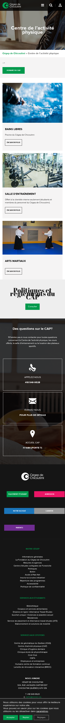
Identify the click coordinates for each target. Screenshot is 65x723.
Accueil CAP (33, 443)
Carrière (49, 511)
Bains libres (13, 129)
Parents (19, 528)
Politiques (32, 569)
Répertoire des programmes (32, 581)
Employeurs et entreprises (32, 661)
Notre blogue (19, 511)
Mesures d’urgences (32, 563)
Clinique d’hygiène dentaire (32, 649)
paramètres (42, 711)
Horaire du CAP (13, 70)
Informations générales (32, 557)
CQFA (32, 658)
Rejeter (26, 718)
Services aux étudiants (32, 598)
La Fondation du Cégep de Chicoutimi (33, 560)
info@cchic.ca (33, 697)
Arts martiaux (15, 261)
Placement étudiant (17, 494)
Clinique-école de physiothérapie (33, 652)
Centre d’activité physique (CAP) (32, 646)
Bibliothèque (32, 606)
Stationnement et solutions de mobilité (32, 624)
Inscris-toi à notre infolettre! (32, 578)
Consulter (32, 307)
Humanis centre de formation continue (32, 664)
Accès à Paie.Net (32, 575)
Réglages (41, 718)
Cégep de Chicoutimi (13, 53)
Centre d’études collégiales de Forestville (32, 566)
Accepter (10, 718)
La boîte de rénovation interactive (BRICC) (32, 667)
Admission (49, 494)
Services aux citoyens (32, 635)
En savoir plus (13, 142)
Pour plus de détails (33, 415)
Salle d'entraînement (20, 194)
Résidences (32, 618)
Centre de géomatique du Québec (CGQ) (32, 643)
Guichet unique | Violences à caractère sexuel (32, 615)
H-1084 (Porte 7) (32, 448)
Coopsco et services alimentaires (33, 609)
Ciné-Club (32, 655)
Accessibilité (32, 584)
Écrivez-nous (32, 410)
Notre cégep (32, 549)
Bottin (32, 572)
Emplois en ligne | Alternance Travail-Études (32, 612)
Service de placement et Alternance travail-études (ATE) (33, 621)
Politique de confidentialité (32, 587)
